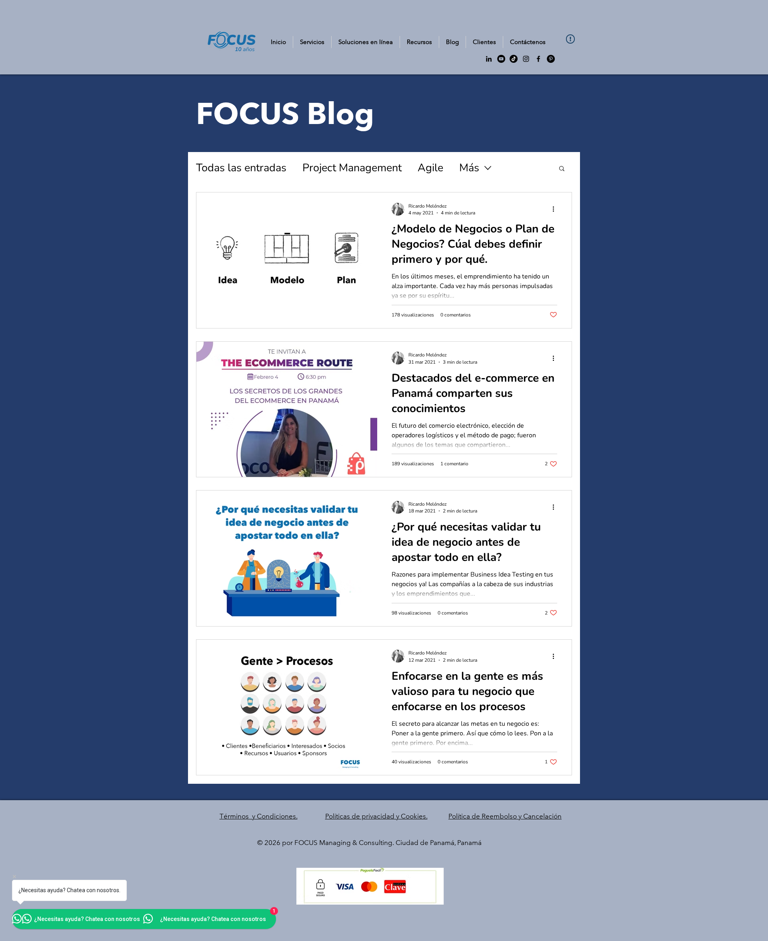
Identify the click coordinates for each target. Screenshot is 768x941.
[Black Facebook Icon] (538, 59)
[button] (419, 42)
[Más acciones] (556, 209)
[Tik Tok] (514, 59)
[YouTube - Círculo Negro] (501, 59)
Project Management (352, 167)
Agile (430, 167)
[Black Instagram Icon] (526, 59)
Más (469, 167)
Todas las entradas (241, 167)
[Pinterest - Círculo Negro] (551, 59)
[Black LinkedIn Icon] (489, 59)
